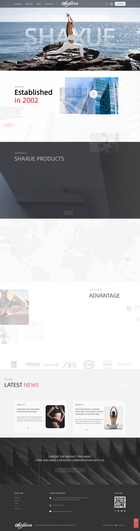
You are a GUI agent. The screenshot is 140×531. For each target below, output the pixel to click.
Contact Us (49, 4)
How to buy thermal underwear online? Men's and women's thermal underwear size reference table (31, 406)
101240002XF (26, 205)
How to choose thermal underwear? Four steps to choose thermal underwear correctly (89, 406)
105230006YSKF (55, 205)
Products (18, 4)
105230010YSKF (114, 205)
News (39, 4)
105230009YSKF (84, 205)
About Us (29, 4)
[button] (11, 183)
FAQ (16, 506)
